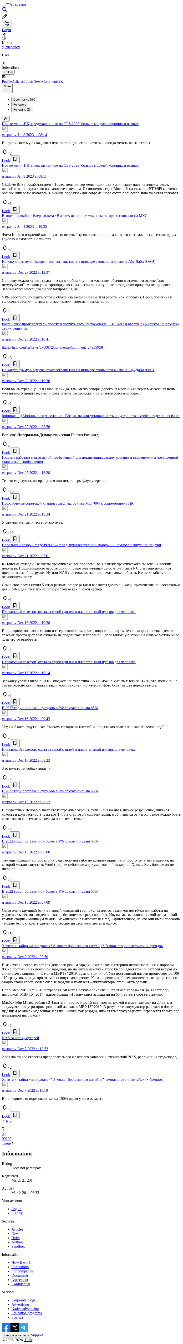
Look (6, 161)
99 (4, 1139)
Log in (16, 1209)
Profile (7, 81)
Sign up (17, 1213)
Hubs (15, 1238)
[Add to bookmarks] (15, 159)
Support (37, 1335)
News (37, 81)
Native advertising (25, 1309)
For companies (22, 1271)
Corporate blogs (23, 1300)
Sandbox (18, 1246)
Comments (52, 81)
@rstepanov (11, 47)
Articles (18, 81)
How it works (21, 1263)
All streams (18, 4)
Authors (17, 1242)
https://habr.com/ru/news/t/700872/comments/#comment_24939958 (52, 347)
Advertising (20, 1304)
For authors (20, 1267)
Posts (29, 81)
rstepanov (9, 135)
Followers (19, 104)
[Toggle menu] (4, 5)
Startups (17, 1317)
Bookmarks (24, 99)
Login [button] (6, 30)
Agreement (19, 1280)
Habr (28, 1340)
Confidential (20, 1284)
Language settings (16, 1335)
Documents (20, 1275)
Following (21, 109)
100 (8, 1139)
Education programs (26, 1313)
